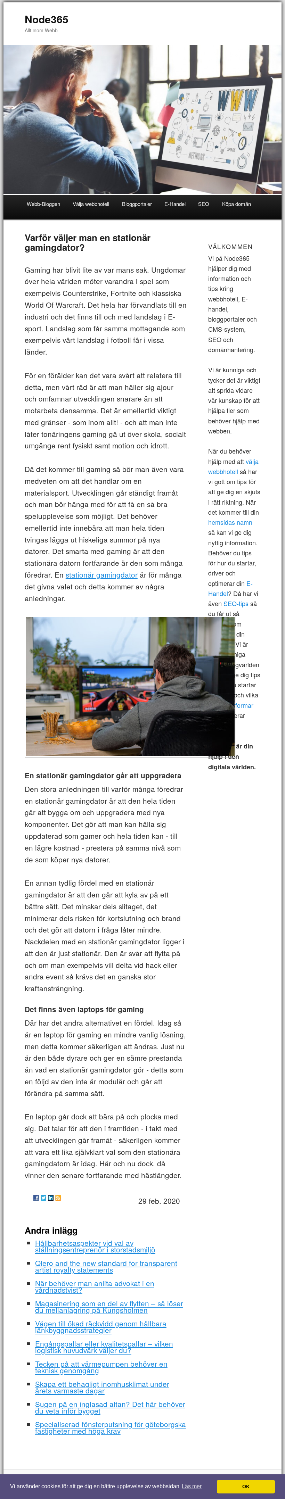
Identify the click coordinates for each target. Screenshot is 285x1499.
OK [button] (246, 1486)
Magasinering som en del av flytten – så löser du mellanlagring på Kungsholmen (109, 1306)
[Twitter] (43, 1198)
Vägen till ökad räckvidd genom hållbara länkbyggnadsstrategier (100, 1326)
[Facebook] (36, 1198)
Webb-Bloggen (43, 203)
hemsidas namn (230, 522)
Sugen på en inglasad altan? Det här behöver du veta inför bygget (110, 1407)
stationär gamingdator (102, 574)
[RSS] (58, 1198)
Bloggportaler (137, 203)
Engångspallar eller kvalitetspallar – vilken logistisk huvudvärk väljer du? (104, 1346)
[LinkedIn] (51, 1198)
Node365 (46, 18)
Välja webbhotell (91, 203)
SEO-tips (236, 603)
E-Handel (175, 203)
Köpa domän (236, 203)
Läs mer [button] (192, 1486)
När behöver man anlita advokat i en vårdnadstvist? (94, 1286)
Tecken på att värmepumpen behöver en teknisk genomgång (101, 1366)
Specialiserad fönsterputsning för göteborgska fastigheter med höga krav (110, 1427)
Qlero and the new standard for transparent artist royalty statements (106, 1266)
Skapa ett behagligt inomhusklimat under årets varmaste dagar (102, 1387)
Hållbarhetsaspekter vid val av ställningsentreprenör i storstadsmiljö (95, 1245)
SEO (203, 203)
